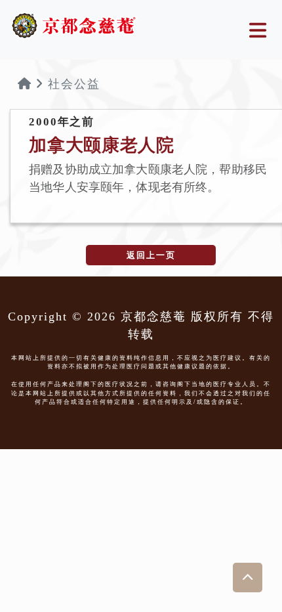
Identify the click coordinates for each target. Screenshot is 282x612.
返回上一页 (151, 255)
